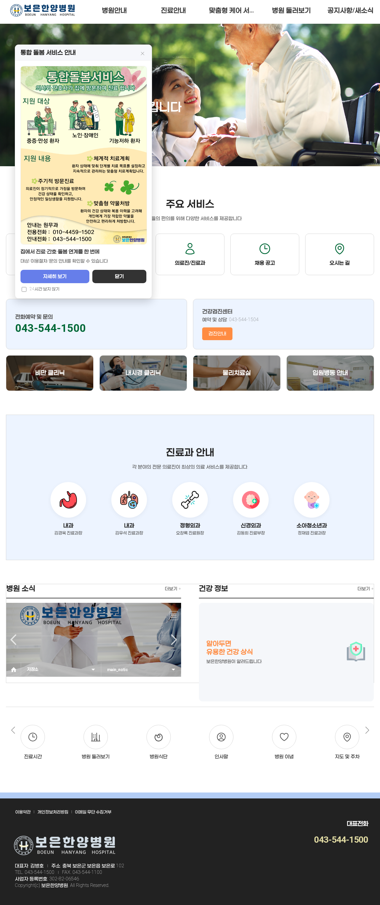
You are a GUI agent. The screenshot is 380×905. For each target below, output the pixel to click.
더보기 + (173, 588)
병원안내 (114, 10)
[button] (185, 161)
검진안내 (217, 333)
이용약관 (23, 811)
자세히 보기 (54, 276)
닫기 (119, 276)
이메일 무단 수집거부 (93, 811)
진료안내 (173, 10)
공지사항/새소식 (350, 10)
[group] (33, 742)
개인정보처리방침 (52, 811)
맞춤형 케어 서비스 (235, 10)
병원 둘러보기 (291, 10)
